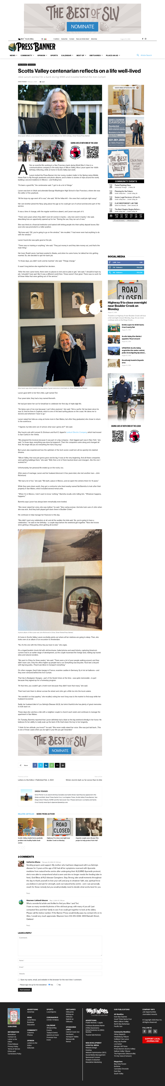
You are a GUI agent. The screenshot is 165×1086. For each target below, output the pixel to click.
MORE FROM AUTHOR (46, 814)
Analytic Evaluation (93, 1060)
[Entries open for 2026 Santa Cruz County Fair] (114, 328)
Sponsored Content (93, 1057)
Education (31, 1025)
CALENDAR (51, 1025)
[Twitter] (40, 765)
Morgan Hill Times (120, 1046)
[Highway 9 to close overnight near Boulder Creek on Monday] (60, 827)
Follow (139, 267)
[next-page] (23, 847)
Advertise (30, 1012)
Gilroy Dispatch (119, 1034)
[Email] (57, 765)
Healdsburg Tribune (121, 1037)
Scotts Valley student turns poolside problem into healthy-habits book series (30, 840)
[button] (143, 55)
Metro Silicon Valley (121, 1021)
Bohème (117, 1066)
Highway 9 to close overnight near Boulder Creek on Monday (127, 306)
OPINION (30, 1041)
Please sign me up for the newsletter (33, 985)
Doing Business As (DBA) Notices (95, 1031)
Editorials (30, 1048)
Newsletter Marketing (94, 1062)
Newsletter (12, 1034)
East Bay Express (120, 1017)
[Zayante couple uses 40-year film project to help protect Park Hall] (89, 827)
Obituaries (70, 1012)
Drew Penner (22, 82)
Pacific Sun (118, 1026)
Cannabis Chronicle (121, 1069)
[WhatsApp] (51, 765)
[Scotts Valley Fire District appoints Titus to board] (114, 339)
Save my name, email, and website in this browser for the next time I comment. (51, 980)
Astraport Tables (72, 1037)
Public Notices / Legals (94, 1023)
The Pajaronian (119, 1054)
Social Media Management (95, 1055)
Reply (28, 893)
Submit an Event (53, 1035)
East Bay (117, 1071)
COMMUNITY (32, 1030)
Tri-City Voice (119, 1056)
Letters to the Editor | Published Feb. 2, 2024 (36, 780)
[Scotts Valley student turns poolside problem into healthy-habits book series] (31, 827)
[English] (43, 39)
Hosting (89, 1050)
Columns (30, 1033)
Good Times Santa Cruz (123, 1019)
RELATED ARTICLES (26, 814)
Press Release (13, 1044)
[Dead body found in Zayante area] (114, 363)
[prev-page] (19, 847)
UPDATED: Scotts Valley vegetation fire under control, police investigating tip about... (134, 350)
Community (31, 64)
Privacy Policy (13, 1046)
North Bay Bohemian (122, 1024)
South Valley (118, 1074)
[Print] (62, 765)
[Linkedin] (46, 765)
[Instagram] (145, 39)
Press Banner (22, 64)
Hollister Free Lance (121, 1039)
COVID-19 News (53, 1020)
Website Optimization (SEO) (96, 1052)
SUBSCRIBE (12, 1026)
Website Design (91, 1048)
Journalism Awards (149, 1014)
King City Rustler (120, 1041)
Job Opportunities (149, 1012)
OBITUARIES (71, 1009)
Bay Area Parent (120, 1064)
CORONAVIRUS (52, 1017)
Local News (31, 1020)
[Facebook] (142, 39)
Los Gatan (118, 1044)
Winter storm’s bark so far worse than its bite (84, 780)
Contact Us (12, 1037)
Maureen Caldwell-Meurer (37, 900)
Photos (30, 1035)
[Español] (45, 39)
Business (30, 1022)
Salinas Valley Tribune (122, 1051)
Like (141, 262)
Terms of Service (14, 1049)
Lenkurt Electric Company (76, 432)
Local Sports (51, 1012)
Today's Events (52, 1033)
